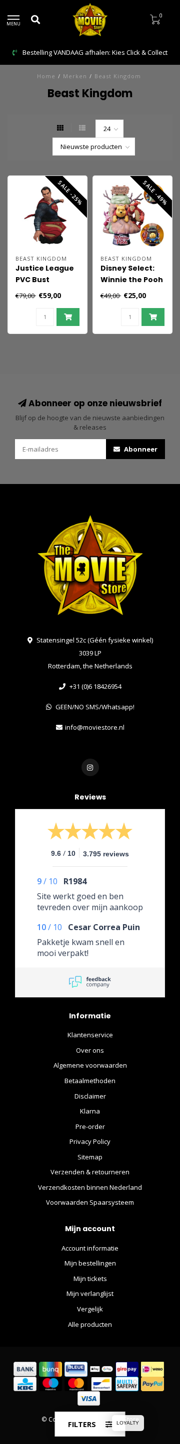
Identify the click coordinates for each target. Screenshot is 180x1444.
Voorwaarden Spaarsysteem (90, 1202)
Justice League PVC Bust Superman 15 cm (47, 279)
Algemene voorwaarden (90, 1065)
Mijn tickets (90, 1278)
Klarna (90, 1111)
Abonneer (140, 449)
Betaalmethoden (90, 1080)
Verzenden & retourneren (90, 1171)
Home (46, 76)
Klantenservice (90, 1034)
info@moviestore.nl (94, 727)
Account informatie (90, 1248)
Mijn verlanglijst (90, 1293)
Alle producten (90, 1324)
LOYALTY (127, 1423)
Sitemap (90, 1156)
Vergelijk (90, 1308)
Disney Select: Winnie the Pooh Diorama (131, 279)
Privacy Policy (90, 1141)
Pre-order (90, 1126)
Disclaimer (90, 1096)
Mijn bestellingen (90, 1263)
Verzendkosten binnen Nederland (90, 1187)
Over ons (90, 1050)
